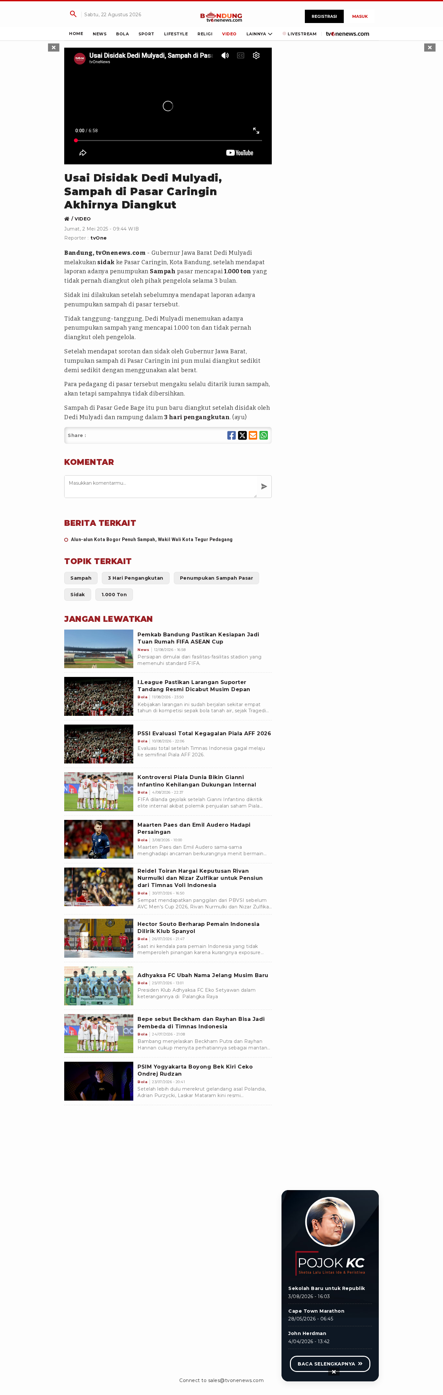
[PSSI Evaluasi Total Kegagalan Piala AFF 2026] (98, 744)
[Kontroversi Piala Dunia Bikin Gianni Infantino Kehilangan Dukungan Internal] (98, 791)
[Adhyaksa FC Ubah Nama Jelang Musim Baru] (98, 985)
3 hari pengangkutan (196, 417)
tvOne (98, 238)
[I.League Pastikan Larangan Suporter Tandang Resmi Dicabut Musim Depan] (98, 696)
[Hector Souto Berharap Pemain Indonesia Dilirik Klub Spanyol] (98, 938)
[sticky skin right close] (430, 47)
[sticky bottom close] (334, 1371)
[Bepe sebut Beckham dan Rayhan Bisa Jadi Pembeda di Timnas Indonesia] (98, 1033)
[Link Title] (221, 16)
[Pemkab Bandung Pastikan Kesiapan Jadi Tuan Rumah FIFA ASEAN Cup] (98, 649)
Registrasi (324, 16)
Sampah (162, 271)
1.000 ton (237, 271)
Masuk (360, 16)
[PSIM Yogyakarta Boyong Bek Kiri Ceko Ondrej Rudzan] (98, 1081)
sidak (105, 262)
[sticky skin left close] (53, 47)
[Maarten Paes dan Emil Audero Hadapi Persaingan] (98, 839)
